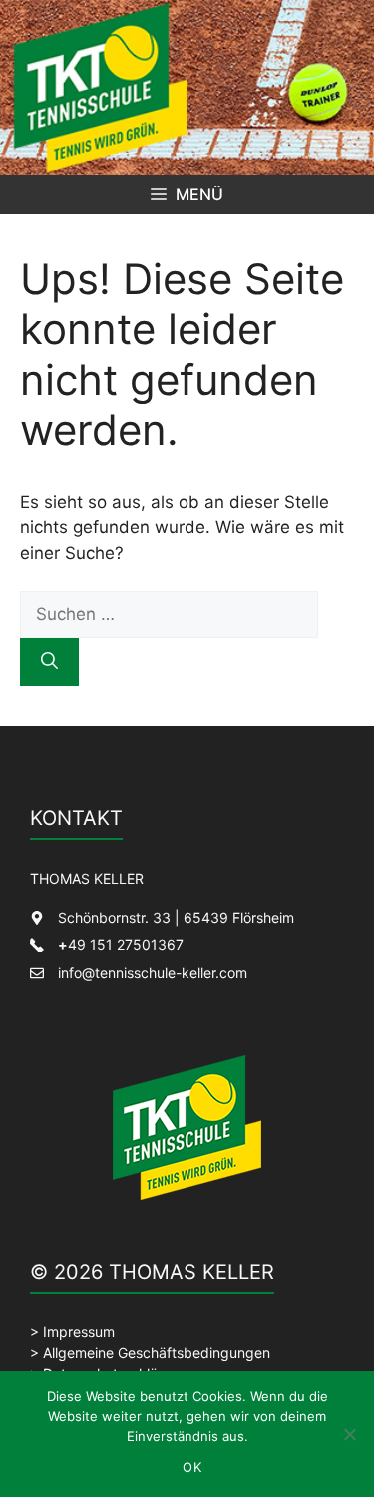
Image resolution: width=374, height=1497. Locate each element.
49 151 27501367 (121, 944)
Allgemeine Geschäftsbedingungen (156, 1352)
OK (192, 1467)
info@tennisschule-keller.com (152, 972)
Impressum (79, 1331)
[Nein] (349, 1434)
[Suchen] (49, 662)
